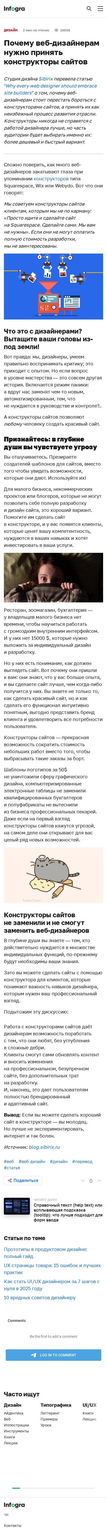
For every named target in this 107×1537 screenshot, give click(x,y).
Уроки (46, 1425)
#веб (9, 1161)
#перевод (82, 1161)
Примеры (49, 1419)
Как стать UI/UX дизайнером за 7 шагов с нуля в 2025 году (52, 1284)
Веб (7, 1419)
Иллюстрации (16, 1425)
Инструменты (16, 1431)
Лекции (11, 1443)
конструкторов (51, 178)
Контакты (12, 1525)
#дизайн (59, 1161)
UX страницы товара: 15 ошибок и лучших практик (52, 1268)
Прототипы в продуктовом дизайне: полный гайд (45, 1252)
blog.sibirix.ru (44, 1147)
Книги (9, 1437)
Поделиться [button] (26, 1180)
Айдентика (13, 1413)
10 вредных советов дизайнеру (40, 1297)
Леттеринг (50, 1413)
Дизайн (11, 30)
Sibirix (45, 78)
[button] (89, 8)
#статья (12, 1167)
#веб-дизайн (32, 1161)
